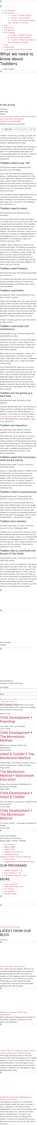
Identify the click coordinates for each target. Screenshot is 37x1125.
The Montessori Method (12, 738)
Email (2, 694)
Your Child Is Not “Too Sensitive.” (13, 966)
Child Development (11, 49)
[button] (18, 109)
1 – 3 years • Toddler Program (20, 15)
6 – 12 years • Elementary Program (21, 20)
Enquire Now (9, 28)
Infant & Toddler (26, 49)
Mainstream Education (17, 777)
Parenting (7, 721)
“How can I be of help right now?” (13, 416)
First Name (4, 687)
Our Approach (9, 11)
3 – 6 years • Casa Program (19, 18)
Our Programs (9, 13)
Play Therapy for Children (18, 23)
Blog (6, 25)
